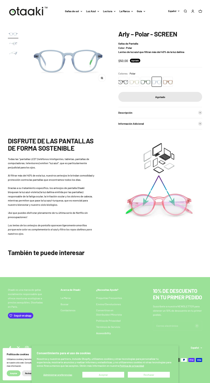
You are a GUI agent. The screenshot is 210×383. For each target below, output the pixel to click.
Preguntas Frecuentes (109, 297)
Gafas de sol (72, 11)
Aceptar (103, 374)
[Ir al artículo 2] (13, 44)
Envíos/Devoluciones (108, 304)
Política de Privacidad (108, 320)
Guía (139, 11)
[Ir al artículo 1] (13, 34)
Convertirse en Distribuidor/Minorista (109, 312)
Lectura (107, 11)
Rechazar (149, 374)
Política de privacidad (132, 365)
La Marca (124, 11)
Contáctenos (68, 310)
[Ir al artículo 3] (13, 54)
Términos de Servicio (108, 326)
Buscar (65, 304)
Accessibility (103, 333)
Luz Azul (91, 11)
